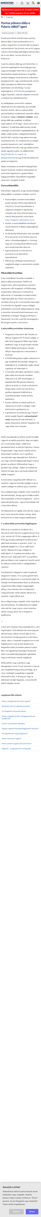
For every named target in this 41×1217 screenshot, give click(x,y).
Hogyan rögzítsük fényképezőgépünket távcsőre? (20, 728)
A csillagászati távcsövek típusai (14, 711)
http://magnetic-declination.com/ (19, 220)
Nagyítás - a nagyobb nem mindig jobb (16, 748)
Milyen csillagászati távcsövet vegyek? (16, 701)
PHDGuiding (21, 91)
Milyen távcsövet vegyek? (11, 738)
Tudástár (9, 17)
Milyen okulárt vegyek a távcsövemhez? (17, 743)
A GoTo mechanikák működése (13, 723)
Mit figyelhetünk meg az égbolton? (15, 733)
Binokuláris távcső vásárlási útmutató (16, 706)
